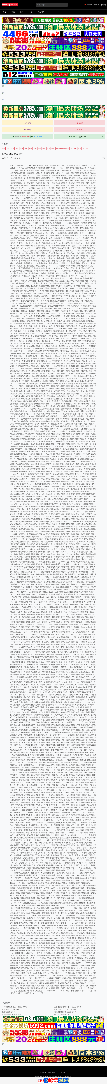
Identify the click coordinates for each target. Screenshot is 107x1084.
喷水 (53, 148)
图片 (22, 12)
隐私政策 (51, 1072)
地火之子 (5, 1009)
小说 (30, 12)
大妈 (35, 148)
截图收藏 (22, 136)
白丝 (21, 148)
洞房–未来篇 (6, 1014)
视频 (13, 12)
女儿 (17, 148)
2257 (57, 1072)
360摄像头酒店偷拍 (62, 148)
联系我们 (64, 1072)
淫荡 (39, 148)
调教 (12, 148)
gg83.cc (82, 136)
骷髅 (4, 1012)
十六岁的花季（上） (9, 1007)
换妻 (79, 148)
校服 (8, 148)
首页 (4, 12)
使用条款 (43, 1072)
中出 (48, 148)
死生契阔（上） (60, 1009)
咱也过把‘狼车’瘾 (60, 1012)
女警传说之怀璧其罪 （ (62, 1007)
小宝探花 (73, 148)
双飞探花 (85, 148)
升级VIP (41, 12)
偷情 (3, 148)
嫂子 (30, 148)
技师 (26, 148)
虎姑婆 (56, 1014)
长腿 (44, 148)
